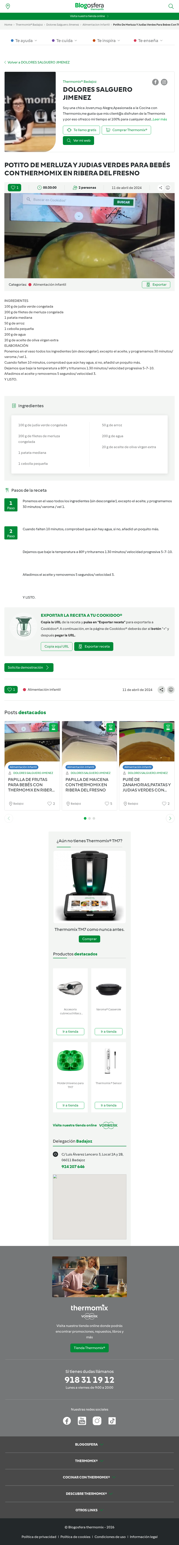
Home (8, 24)
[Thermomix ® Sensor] (108, 1061)
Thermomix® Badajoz (29, 24)
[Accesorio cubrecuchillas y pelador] (70, 987)
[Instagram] (97, 1421)
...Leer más (159, 119)
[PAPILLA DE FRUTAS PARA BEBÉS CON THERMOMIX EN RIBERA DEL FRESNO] (32, 746)
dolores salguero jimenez (62, 24)
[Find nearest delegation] (7, 6)
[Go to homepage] (89, 6)
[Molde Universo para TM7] (70, 1061)
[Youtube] (82, 1421)
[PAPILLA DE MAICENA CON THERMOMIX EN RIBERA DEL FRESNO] (89, 746)
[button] (171, 6)
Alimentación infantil (23, 767)
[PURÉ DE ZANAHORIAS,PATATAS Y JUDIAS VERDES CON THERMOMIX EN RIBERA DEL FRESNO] (146, 746)
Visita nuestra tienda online (87, 16)
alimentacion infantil (96, 24)
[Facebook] (67, 1421)
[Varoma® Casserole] (108, 987)
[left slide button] (8, 818)
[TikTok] (112, 1421)
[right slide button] (170, 818)
